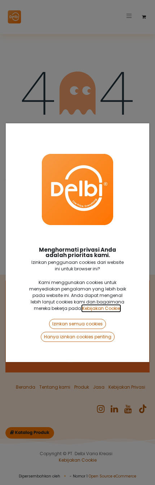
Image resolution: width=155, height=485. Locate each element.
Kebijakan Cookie (101, 308)
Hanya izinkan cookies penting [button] (77, 337)
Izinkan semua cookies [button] (77, 324)
